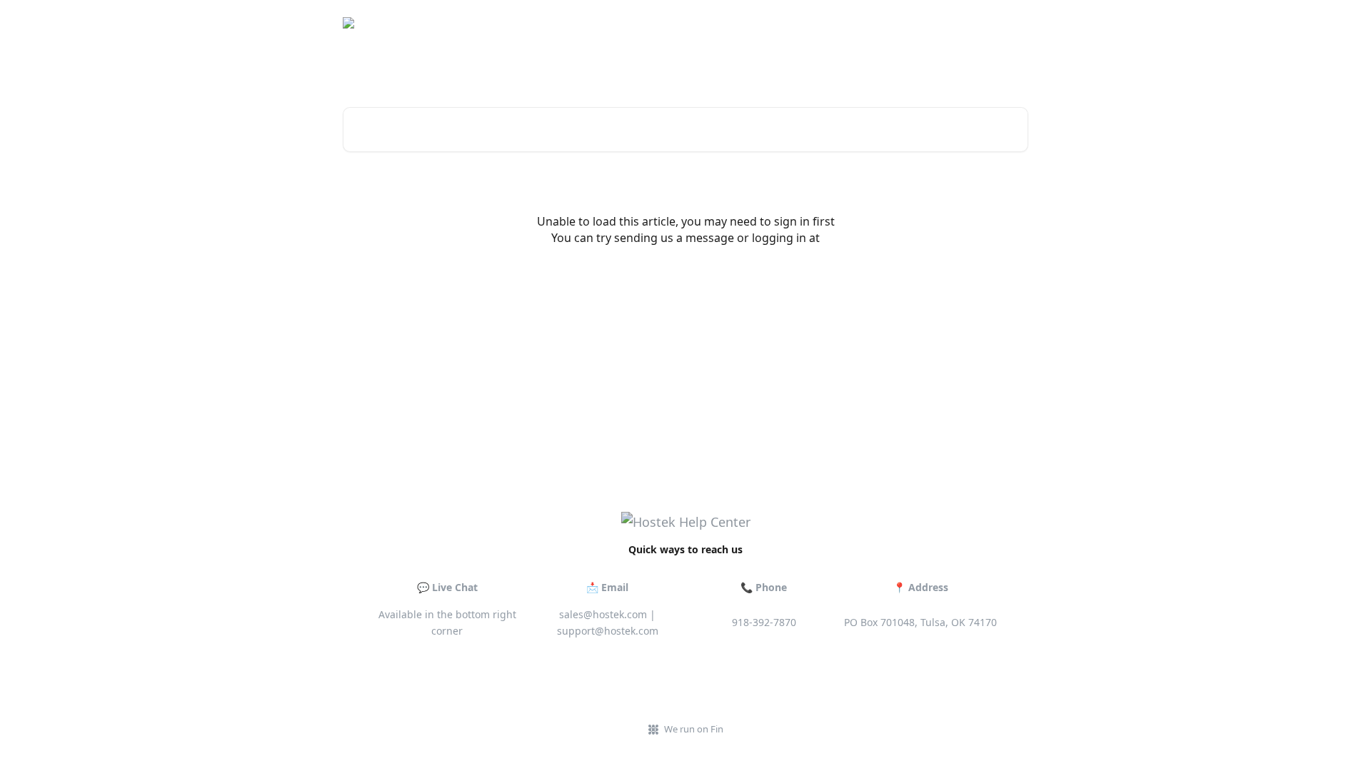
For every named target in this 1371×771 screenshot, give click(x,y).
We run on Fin (693, 728)
